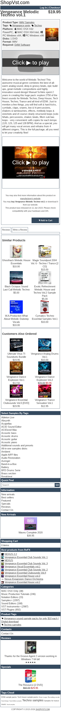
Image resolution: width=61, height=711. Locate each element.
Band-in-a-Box (9, 464)
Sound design (5, 701)
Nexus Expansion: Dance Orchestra (24, 579)
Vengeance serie (21, 25)
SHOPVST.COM (43, 709)
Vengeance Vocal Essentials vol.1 (22, 566)
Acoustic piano (9, 442)
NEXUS (9, 560)
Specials (5, 503)
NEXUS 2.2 (11, 554)
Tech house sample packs (27, 697)
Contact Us (7, 509)
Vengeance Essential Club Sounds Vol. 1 (26, 557)
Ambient (5, 451)
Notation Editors (9, 597)
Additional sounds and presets (17, 445)
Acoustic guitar (9, 439)
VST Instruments (10, 606)
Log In (43, 7)
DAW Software (22, 44)
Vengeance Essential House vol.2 (22, 582)
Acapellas (6, 423)
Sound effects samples (15, 701)
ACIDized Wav (9, 429)
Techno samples (12, 624)
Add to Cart (46, 220)
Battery (5, 467)
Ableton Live (7, 417)
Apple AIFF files (9, 454)
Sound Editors (8, 603)
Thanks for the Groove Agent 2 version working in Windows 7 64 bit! (30, 658)
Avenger (5, 461)
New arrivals (8, 494)
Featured (6, 500)
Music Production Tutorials (15, 594)
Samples (6, 600)
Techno (38, 25)
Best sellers (7, 497)
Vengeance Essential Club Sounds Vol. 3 (26, 563)
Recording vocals (54, 697)
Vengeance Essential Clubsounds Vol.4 (25, 572)
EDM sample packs (9, 697)
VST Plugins (7, 609)
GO (57, 485)
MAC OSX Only (9, 591)
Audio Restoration (10, 457)
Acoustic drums (9, 436)
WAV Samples (26, 22)
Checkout (54, 7)
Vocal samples (11, 704)
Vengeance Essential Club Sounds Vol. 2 (26, 569)
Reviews (6, 506)
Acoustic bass (8, 433)
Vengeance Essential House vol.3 (22, 575)
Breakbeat (6, 476)
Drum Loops (43, 697)
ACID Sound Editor (11, 426)
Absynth (5, 420)
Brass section (8, 473)
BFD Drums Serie (10, 470)
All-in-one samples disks (14, 448)
